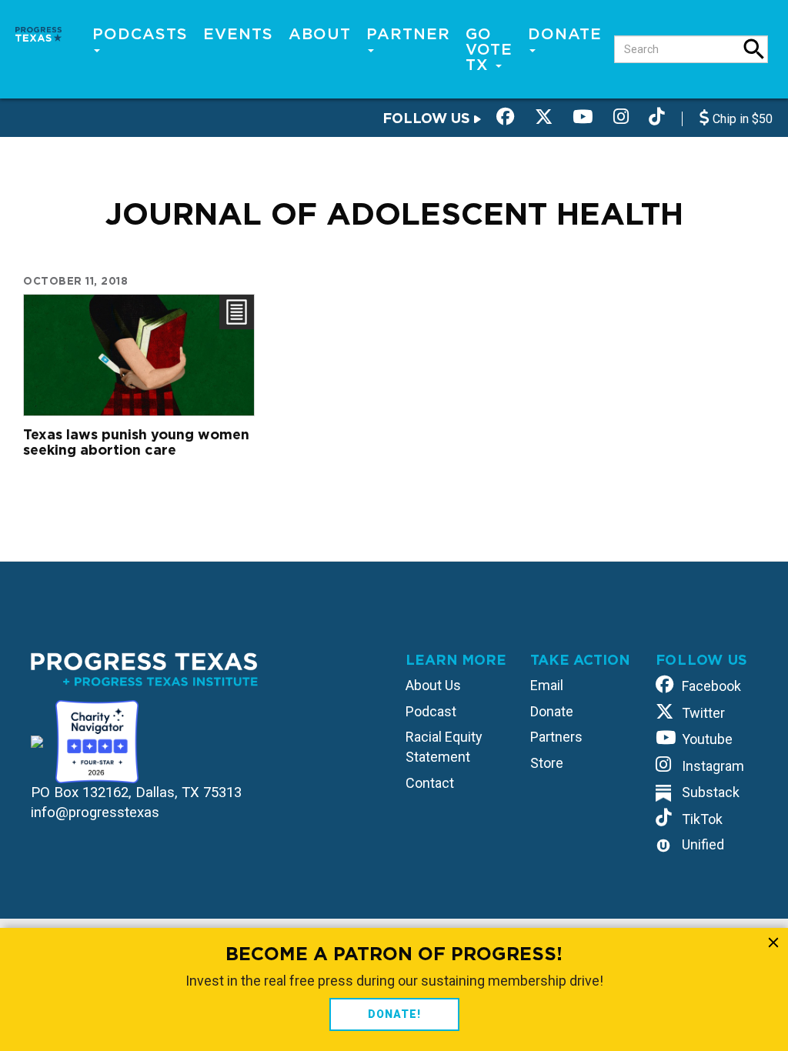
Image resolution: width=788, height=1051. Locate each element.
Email (546, 685)
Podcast (431, 711)
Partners (556, 737)
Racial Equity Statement (444, 747)
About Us (433, 685)
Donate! (394, 1014)
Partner (408, 34)
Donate (565, 34)
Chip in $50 (741, 119)
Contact (430, 783)
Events (238, 34)
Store (546, 763)
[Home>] (38, 33)
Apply (754, 49)
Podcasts (140, 34)
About (320, 34)
